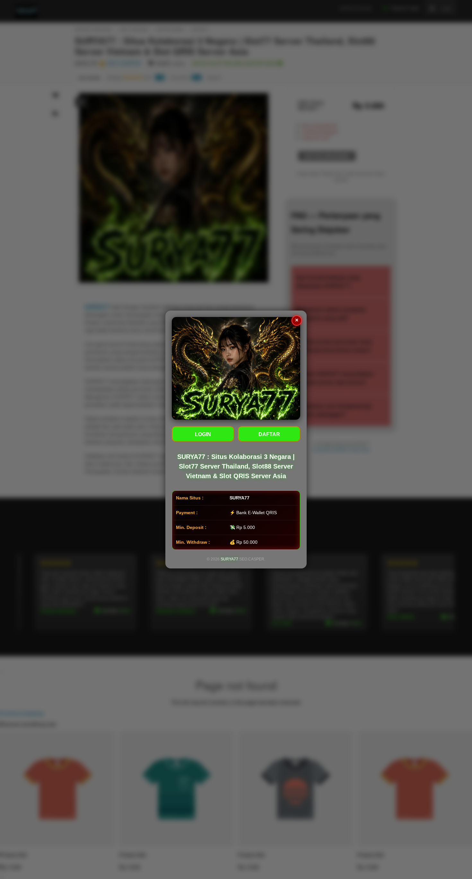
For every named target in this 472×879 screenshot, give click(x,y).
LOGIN (203, 434)
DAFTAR (269, 434)
